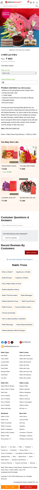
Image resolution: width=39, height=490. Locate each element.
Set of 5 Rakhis (5, 405)
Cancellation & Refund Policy (24, 453)
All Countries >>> (6, 439)
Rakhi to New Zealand (7, 432)
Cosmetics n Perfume (26, 432)
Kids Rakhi (4, 355)
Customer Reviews (6, 463)
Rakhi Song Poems (28, 301)
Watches (22, 429)
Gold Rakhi (4, 374)
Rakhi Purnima (7, 307)
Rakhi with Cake (24, 365)
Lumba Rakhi (5, 362)
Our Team (13, 447)
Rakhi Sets (4, 392)
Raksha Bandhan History (10, 289)
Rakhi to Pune (24, 395)
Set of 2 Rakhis (5, 395)
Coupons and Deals (21, 463)
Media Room (22, 456)
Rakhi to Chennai (25, 399)
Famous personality (8, 313)
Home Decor (23, 416)
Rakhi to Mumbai (25, 389)
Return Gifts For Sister (7, 389)
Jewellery (22, 426)
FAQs (20, 447)
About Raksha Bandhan (24, 324)
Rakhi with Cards (25, 368)
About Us (4, 447)
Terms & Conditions (7, 453)
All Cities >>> (23, 408)
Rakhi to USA (5, 416)
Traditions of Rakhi (21, 278)
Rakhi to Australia (6, 423)
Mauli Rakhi (4, 365)
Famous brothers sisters (23, 307)
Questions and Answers (19, 459)
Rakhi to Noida (24, 405)
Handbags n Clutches (26, 435)
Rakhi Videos (5, 459)
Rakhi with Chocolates (26, 358)
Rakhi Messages (26, 295)
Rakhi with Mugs (6, 408)
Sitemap (32, 463)
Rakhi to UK (4, 419)
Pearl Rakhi (4, 368)
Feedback (28, 447)
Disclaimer (14, 450)
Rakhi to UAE (5, 435)
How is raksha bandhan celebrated (13, 319)
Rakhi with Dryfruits (25, 362)
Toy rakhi (3, 378)
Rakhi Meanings (7, 324)
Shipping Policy (5, 456)
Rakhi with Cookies (25, 378)
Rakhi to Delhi (24, 386)
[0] (28, 3)
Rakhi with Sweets (25, 355)
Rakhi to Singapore (6, 429)
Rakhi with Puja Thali (26, 371)
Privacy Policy (24, 450)
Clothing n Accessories (26, 439)
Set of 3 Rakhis (5, 399)
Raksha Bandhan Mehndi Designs (13, 330)
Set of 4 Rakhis (5, 402)
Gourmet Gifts (24, 419)
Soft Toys (22, 423)
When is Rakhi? (7, 272)
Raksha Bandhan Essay (10, 301)
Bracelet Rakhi (5, 371)
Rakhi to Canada (6, 426)
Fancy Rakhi (4, 358)
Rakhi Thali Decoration (10, 295)
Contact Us (4, 450)
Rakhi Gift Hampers (25, 374)
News (30, 456)
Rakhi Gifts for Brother (7, 386)
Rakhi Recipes (7, 278)
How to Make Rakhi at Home (11, 283)
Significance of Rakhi (23, 272)
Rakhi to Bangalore (25, 392)
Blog (14, 456)
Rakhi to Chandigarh (26, 402)
